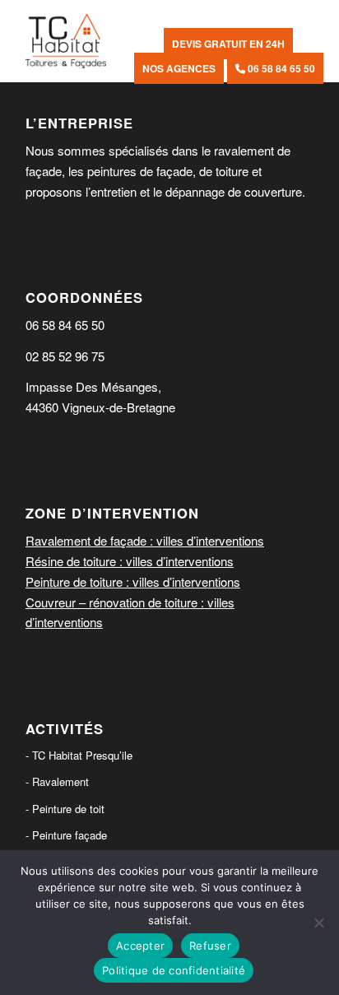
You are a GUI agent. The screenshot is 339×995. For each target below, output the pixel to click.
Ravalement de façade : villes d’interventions (145, 540)
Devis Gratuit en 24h (228, 43)
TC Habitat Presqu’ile (82, 755)
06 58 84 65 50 (280, 68)
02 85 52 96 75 (65, 356)
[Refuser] (318, 922)
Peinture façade (69, 835)
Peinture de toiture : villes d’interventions (133, 581)
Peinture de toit (68, 808)
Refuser (210, 945)
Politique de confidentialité (173, 970)
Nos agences (179, 68)
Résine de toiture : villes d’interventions (130, 561)
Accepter (140, 945)
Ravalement (60, 781)
